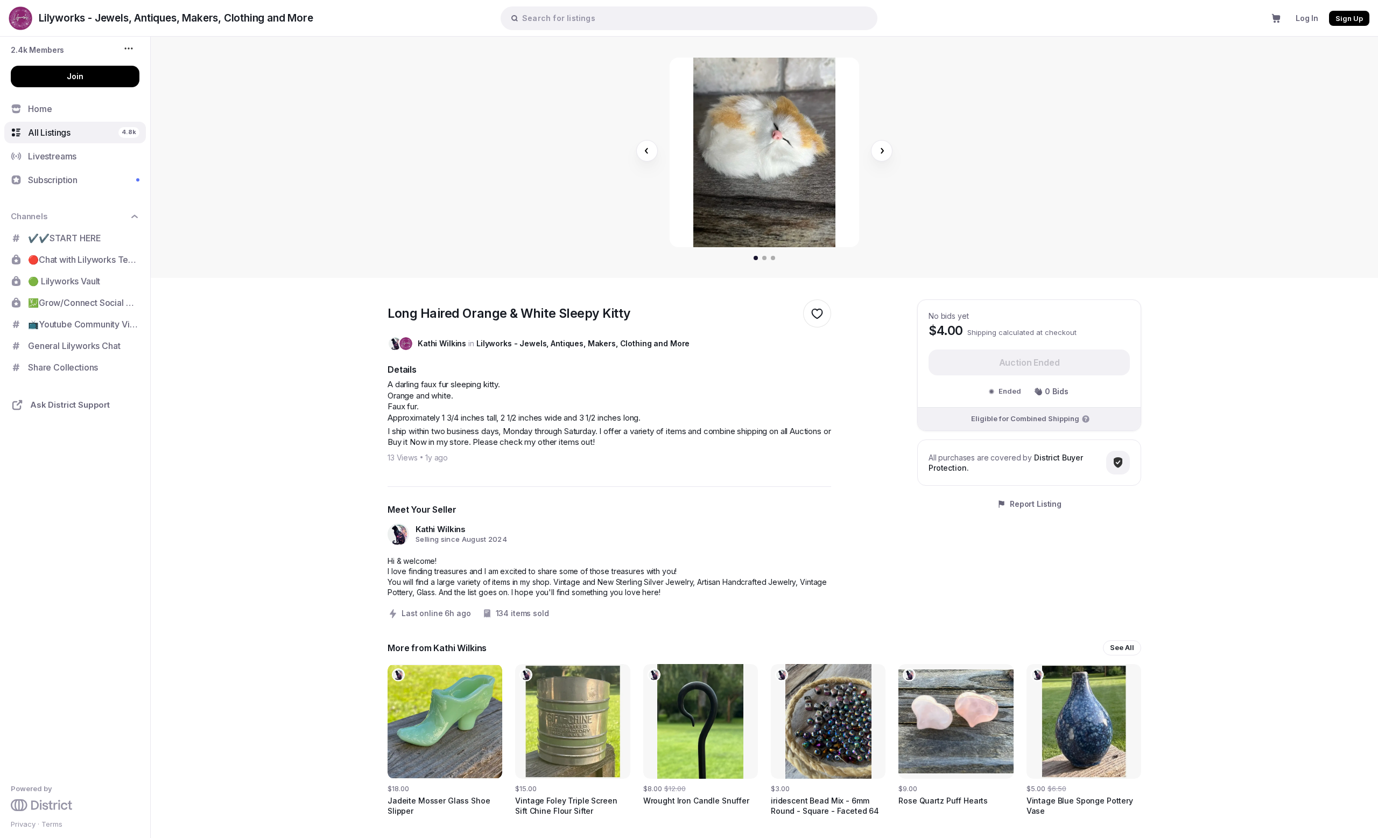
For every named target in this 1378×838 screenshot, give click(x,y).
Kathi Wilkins (442, 343)
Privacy (23, 824)
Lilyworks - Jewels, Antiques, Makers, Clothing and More (583, 343)
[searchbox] (694, 18)
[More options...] (130, 48)
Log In (1307, 18)
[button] (37, 50)
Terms (51, 824)
